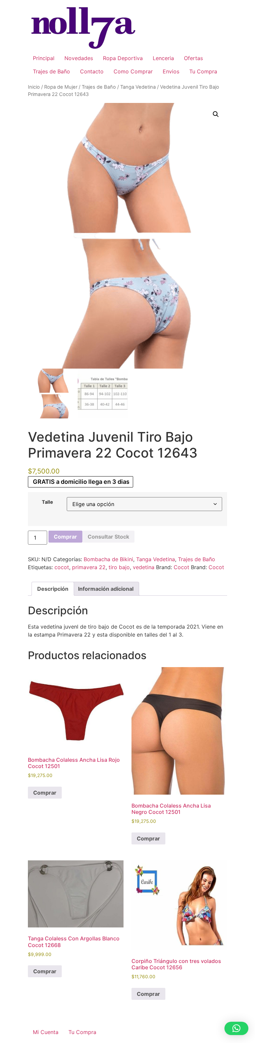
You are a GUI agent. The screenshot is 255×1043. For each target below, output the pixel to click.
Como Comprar (133, 71)
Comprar (65, 536)
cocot (61, 567)
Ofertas (193, 58)
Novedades (78, 58)
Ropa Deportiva (123, 58)
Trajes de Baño (51, 71)
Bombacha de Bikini (108, 559)
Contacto (92, 71)
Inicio (34, 87)
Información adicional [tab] (105, 588)
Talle (47, 502)
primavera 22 (89, 567)
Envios (171, 71)
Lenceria (163, 58)
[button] (216, 114)
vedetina (143, 567)
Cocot (181, 567)
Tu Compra (203, 71)
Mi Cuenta (45, 1032)
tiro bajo (119, 567)
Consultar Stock (108, 536)
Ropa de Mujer (60, 87)
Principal (43, 58)
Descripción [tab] (52, 588)
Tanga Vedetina (138, 87)
